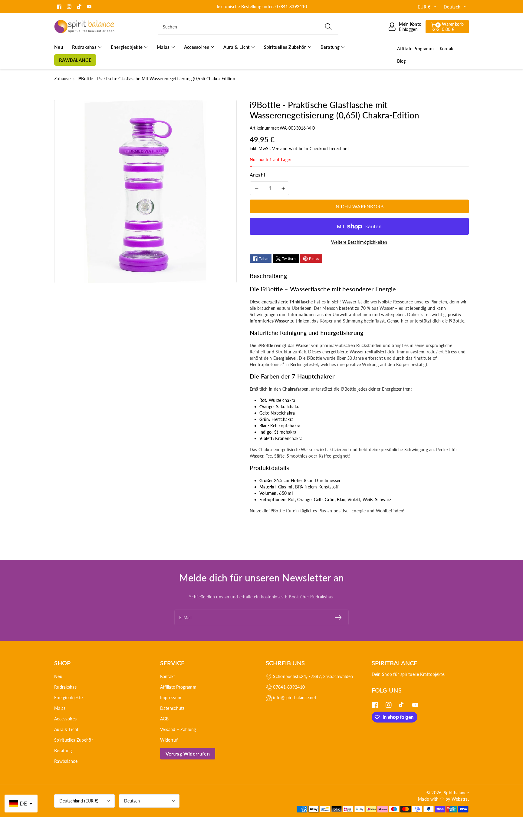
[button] (447, 26)
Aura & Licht (66, 729)
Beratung (63, 750)
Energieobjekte (68, 697)
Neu (58, 676)
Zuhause (62, 78)
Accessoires (65, 718)
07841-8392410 (289, 687)
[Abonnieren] (338, 617)
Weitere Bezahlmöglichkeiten (359, 242)
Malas (60, 708)
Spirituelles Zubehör (73, 740)
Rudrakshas (65, 687)
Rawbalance (65, 761)
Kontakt (167, 676)
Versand (280, 148)
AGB (164, 718)
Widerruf (169, 740)
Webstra (460, 799)
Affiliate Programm (178, 687)
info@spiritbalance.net (294, 697)
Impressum (171, 697)
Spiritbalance (456, 792)
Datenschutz (172, 708)
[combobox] (248, 26)
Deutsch (132, 800)
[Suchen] (328, 26)
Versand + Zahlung (178, 729)
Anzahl (257, 174)
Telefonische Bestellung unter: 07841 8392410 (261, 6)
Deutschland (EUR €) (78, 800)
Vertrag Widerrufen (188, 753)
